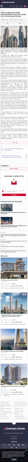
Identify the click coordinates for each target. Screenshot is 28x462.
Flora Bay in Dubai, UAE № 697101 (9, 280)
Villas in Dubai (4, 416)
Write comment (14, 168)
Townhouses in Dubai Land (20, 418)
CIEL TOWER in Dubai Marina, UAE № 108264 (12, 351)
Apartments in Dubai (5, 403)
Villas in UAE (3, 414)
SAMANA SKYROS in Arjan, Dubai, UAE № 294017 (13, 386)
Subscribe (14, 194)
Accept (14, 459)
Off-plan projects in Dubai (6, 411)
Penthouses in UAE (19, 408)
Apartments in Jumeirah (20, 402)
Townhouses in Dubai (19, 416)
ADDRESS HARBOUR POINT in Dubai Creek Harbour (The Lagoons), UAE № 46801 (12, 316)
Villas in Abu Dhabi (5, 418)
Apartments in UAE (5, 402)
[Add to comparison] (23, 259)
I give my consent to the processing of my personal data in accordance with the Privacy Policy (14, 191)
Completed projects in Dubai (7, 413)
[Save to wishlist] (26, 259)
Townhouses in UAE (19, 414)
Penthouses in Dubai (19, 410)
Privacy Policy (14, 438)
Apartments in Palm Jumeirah (21, 403)
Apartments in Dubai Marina (21, 405)
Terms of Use (14, 436)
